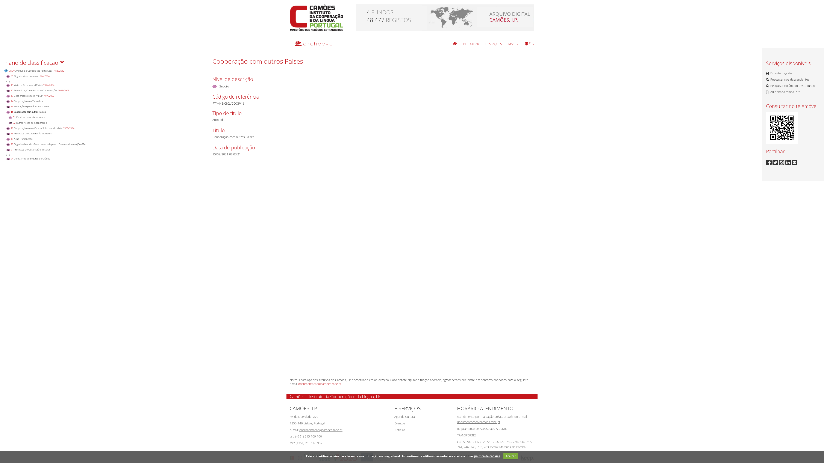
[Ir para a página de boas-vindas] (455, 44)
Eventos (399, 423)
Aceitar (511, 456)
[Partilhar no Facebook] (769, 162)
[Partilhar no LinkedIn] (788, 162)
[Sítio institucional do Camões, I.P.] (317, 17)
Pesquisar (471, 44)
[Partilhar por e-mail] (794, 162)
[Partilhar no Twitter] (775, 162)
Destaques (493, 44)
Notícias (399, 430)
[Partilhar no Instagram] (782, 162)
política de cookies (487, 456)
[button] (513, 44)
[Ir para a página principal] (311, 43)
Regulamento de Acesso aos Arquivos (482, 429)
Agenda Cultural (404, 417)
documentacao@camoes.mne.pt (319, 384)
